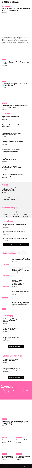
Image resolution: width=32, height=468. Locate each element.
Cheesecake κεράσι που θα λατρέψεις (23, 456)
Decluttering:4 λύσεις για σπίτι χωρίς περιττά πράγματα (11, 320)
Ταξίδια (3, 59)
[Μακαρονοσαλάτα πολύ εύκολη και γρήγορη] (9, 434)
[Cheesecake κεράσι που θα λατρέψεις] (23, 450)
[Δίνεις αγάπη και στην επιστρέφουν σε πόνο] (27, 160)
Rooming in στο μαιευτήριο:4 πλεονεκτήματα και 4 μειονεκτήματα (18, 282)
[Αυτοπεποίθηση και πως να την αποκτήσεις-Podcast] (27, 200)
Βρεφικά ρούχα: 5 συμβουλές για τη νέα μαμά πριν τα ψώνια (20, 270)
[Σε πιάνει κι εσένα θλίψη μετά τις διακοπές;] (6, 294)
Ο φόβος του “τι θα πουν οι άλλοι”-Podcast (10, 117)
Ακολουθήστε (16, 211)
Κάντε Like (6, 211)
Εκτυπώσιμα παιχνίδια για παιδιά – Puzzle (14, 232)
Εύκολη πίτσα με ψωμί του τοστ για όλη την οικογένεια (14, 106)
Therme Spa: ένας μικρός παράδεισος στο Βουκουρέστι (15, 84)
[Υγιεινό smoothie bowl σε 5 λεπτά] (23, 434)
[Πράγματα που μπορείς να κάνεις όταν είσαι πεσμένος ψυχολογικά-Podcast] (27, 190)
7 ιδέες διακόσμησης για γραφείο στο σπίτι (10, 328)
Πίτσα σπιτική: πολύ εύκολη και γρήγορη (7, 456)
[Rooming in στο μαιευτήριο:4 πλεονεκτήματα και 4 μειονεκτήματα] (6, 283)
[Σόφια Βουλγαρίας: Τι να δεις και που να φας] (16, 53)
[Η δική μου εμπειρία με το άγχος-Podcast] (27, 143)
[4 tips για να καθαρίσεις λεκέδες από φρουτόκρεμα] (16, 24)
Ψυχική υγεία (4, 297)
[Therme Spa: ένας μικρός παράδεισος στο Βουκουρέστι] (16, 75)
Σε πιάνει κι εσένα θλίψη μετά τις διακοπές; (20, 292)
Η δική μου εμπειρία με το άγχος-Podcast (12, 142)
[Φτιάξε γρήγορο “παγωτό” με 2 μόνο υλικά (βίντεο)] (6, 305)
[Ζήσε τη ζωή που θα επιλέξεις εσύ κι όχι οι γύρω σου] (27, 135)
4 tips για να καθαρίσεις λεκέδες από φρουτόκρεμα (16, 9)
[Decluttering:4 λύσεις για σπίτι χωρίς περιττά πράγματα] (25, 321)
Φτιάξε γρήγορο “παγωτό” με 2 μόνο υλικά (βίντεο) (20, 303)
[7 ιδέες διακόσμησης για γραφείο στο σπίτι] (25, 330)
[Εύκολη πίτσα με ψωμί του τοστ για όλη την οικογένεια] (16, 97)
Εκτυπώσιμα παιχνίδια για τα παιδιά (15, 238)
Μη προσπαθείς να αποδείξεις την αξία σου (11, 125)
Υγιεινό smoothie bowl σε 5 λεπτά (22, 440)
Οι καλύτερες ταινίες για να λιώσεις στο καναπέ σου (11, 150)
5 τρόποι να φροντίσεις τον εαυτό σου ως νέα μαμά (12, 369)
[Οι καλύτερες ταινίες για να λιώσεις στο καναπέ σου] (27, 151)
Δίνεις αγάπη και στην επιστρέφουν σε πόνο (9, 158)
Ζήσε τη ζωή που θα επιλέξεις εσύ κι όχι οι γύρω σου (11, 133)
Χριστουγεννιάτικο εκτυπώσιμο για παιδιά (14, 225)
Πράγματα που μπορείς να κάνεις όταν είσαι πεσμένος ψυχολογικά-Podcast (12, 189)
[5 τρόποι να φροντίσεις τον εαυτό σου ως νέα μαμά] (25, 371)
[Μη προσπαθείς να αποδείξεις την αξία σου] (27, 127)
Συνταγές (4, 103)
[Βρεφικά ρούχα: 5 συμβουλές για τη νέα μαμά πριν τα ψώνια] (6, 271)
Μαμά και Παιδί (5, 6)
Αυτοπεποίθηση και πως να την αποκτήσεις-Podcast (12, 198)
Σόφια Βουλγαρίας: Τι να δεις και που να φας (15, 63)
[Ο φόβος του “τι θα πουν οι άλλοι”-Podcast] (27, 118)
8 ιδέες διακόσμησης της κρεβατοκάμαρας (11, 338)
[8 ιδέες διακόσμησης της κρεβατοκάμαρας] (25, 339)
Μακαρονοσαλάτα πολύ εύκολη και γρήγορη (8, 440)
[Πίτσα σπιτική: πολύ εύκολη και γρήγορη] (9, 450)
